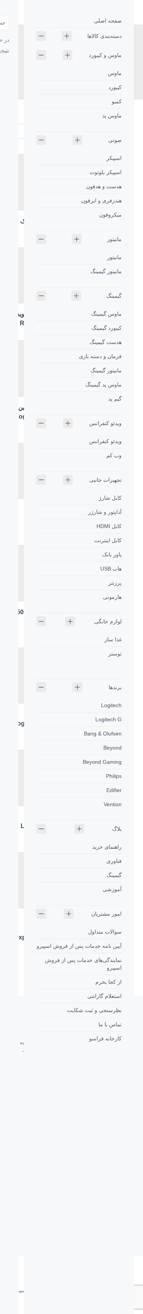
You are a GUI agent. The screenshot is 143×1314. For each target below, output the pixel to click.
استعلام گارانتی (104, 996)
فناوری (114, 861)
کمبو (117, 101)
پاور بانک (112, 554)
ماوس (115, 73)
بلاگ (117, 829)
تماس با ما (110, 1024)
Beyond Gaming (102, 762)
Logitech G (108, 719)
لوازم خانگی (108, 621)
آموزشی (112, 889)
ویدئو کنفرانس (105, 423)
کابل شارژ (110, 498)
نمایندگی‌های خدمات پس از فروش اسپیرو (83, 964)
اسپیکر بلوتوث (106, 172)
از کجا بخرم (108, 982)
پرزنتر (115, 583)
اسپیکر (114, 158)
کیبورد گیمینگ (107, 328)
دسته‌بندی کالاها (104, 36)
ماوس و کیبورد (105, 55)
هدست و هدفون (104, 186)
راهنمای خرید (107, 847)
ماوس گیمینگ (106, 314)
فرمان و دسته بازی (100, 356)
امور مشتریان (106, 914)
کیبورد (115, 87)
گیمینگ (114, 296)
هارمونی (112, 597)
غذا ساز (113, 639)
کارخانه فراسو (105, 1038)
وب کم (114, 455)
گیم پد (115, 399)
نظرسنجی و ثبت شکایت (94, 1010)
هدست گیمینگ (106, 342)
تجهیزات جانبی (105, 480)
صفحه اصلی (108, 21)
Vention (113, 804)
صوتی (115, 140)
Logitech (111, 705)
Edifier (114, 790)
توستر (115, 653)
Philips (114, 776)
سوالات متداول (105, 932)
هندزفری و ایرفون (101, 200)
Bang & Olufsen (103, 733)
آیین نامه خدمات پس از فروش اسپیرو (79, 946)
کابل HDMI (109, 526)
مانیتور (114, 239)
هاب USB (111, 569)
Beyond (112, 748)
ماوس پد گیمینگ (103, 384)
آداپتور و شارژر (105, 512)
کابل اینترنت (108, 540)
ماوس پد (112, 115)
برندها (115, 687)
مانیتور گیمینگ (106, 271)
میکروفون (110, 215)
